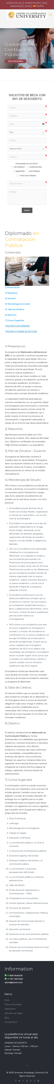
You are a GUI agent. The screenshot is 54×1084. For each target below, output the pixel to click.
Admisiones (10, 1009)
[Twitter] (19, 1081)
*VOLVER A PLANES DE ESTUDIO (21, 331)
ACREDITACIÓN (32, 3)
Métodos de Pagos (14, 1013)
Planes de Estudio (13, 1004)
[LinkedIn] (27, 1081)
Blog (7, 1017)
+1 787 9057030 (15, 979)
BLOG (28, 6)
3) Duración (10, 298)
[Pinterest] (30, 1081)
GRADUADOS (16, 6)
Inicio (7, 1000)
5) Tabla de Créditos (14, 309)
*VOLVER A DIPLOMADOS (17, 326)
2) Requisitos (11, 293)
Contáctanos (11, 1022)
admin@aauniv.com (14, 982)
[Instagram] (34, 1081)
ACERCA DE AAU (14, 3)
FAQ (44, 3)
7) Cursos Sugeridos (14, 320)
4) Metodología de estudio (17, 304)
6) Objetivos (10, 315)
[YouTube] (23, 1081)
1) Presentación (12, 287)
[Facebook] (15, 1081)
